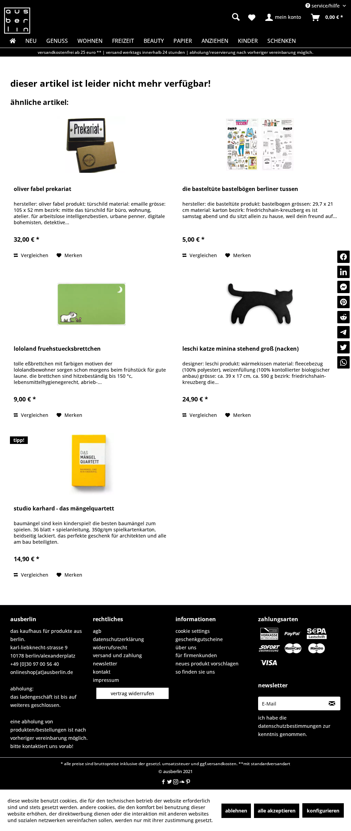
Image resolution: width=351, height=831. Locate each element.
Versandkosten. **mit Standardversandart (248, 764)
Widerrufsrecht (110, 647)
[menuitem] (194, 17)
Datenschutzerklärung (118, 639)
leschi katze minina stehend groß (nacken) (240, 348)
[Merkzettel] (251, 17)
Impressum (106, 680)
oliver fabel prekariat (42, 189)
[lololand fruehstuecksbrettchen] (91, 304)
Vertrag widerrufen (132, 693)
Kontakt (101, 672)
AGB (97, 631)
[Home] (12, 40)
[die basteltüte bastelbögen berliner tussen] (259, 144)
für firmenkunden (196, 655)
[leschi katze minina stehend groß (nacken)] (259, 304)
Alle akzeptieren (276, 810)
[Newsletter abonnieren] (332, 703)
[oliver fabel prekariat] (91, 144)
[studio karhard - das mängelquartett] (91, 464)
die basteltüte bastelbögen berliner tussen (240, 189)
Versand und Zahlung (117, 655)
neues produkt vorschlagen (207, 663)
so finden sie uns (195, 672)
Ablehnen (236, 810)
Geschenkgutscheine (199, 639)
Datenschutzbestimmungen (290, 726)
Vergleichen (34, 255)
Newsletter (105, 663)
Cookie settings (193, 631)
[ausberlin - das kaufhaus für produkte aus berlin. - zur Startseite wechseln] (17, 20)
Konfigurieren (323, 810)
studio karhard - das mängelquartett (64, 508)
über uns (186, 647)
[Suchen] (236, 17)
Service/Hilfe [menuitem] (325, 5)
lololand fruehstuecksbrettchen (57, 348)
